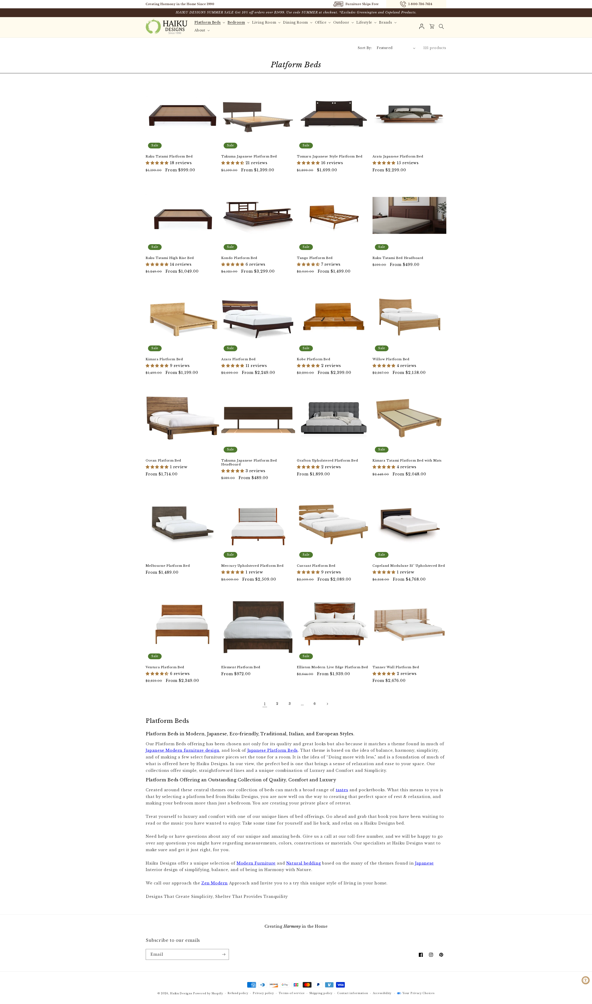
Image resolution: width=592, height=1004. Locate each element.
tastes (342, 790)
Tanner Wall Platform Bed (396, 667)
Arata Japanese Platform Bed (398, 156)
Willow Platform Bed (391, 359)
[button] (441, 26)
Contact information (352, 993)
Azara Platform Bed (238, 359)
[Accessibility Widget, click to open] (586, 980)
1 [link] (265, 704)
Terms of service (292, 993)
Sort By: (365, 48)
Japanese (424, 863)
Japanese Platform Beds (272, 750)
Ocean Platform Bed (163, 460)
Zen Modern (214, 883)
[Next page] (327, 704)
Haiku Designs (181, 993)
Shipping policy (321, 993)
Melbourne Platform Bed (168, 566)
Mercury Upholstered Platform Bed (252, 566)
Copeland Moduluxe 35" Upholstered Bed (409, 566)
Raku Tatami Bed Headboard (398, 258)
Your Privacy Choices (418, 993)
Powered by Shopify (208, 993)
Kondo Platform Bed (239, 258)
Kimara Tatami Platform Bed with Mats (407, 460)
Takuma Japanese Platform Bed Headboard (249, 462)
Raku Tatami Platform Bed (169, 156)
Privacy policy (263, 993)
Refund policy (238, 993)
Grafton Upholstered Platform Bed (327, 460)
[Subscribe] (224, 954)
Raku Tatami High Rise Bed (170, 258)
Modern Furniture (256, 863)
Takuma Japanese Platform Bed (249, 156)
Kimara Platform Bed (164, 359)
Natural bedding (303, 863)
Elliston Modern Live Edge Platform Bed (332, 667)
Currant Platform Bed (316, 566)
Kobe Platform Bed (313, 359)
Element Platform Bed (240, 667)
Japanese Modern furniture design (182, 750)
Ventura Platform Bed (165, 667)
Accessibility (382, 993)
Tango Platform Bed (315, 258)
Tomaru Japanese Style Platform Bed (329, 156)
